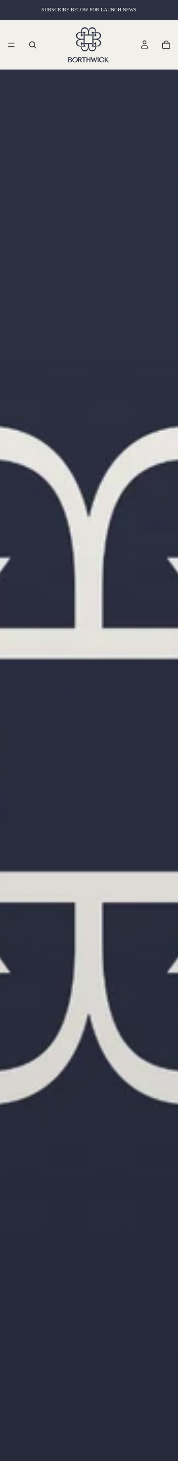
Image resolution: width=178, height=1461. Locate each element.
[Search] (33, 45)
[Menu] (11, 45)
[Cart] (166, 45)
